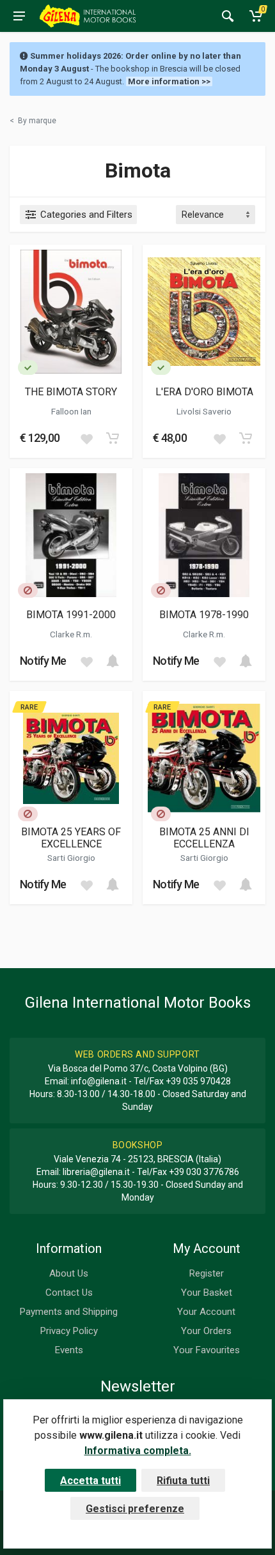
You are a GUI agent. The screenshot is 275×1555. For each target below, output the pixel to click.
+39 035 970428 (198, 1081)
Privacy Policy (69, 1331)
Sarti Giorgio (71, 858)
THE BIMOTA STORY (71, 392)
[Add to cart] (112, 438)
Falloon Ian (71, 411)
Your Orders (206, 1331)
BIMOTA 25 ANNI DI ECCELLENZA (204, 838)
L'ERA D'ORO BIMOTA (204, 392)
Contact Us (69, 1292)
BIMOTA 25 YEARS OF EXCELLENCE (71, 838)
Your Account (206, 1311)
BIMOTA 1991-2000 (71, 615)
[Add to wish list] (86, 438)
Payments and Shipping (69, 1311)
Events (69, 1350)
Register (206, 1273)
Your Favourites (206, 1350)
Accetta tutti (90, 1481)
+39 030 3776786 (204, 1172)
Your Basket (206, 1292)
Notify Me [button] (43, 660)
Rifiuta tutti (183, 1481)
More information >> (169, 81)
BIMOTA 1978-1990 (204, 615)
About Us (68, 1273)
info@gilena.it (99, 1081)
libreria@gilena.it (96, 1172)
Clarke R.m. (71, 634)
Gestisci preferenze (135, 1509)
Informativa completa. (137, 1451)
